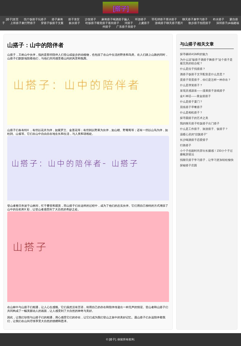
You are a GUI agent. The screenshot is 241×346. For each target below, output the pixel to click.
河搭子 (129, 22)
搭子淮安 (74, 19)
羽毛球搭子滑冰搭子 (164, 19)
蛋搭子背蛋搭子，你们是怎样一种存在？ (205, 79)
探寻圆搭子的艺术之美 (194, 117)
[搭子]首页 (12, 19)
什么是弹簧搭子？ (191, 85)
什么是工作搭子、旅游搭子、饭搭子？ (204, 128)
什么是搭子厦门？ (191, 101)
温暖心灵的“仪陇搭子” (193, 134)
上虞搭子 (144, 22)
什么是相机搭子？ (191, 112)
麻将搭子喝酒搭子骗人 (115, 19)
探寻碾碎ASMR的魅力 (194, 54)
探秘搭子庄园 (188, 165)
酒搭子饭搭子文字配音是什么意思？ (202, 74)
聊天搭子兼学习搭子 (195, 19)
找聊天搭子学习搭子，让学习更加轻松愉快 (207, 159)
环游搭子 (140, 19)
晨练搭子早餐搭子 (191, 107)
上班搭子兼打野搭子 (23, 22)
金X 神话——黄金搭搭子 (195, 96)
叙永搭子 (74, 22)
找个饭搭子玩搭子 (35, 19)
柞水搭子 (218, 19)
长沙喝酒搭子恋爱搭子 (194, 139)
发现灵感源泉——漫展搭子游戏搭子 (202, 90)
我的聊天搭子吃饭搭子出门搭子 (199, 123)
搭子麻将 (57, 19)
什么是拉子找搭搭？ (192, 68)
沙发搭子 (90, 19)
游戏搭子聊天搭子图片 (169, 22)
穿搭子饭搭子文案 (52, 22)
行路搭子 (185, 145)
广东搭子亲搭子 (126, 26)
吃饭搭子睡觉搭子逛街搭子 (102, 22)
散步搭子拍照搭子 (199, 22)
